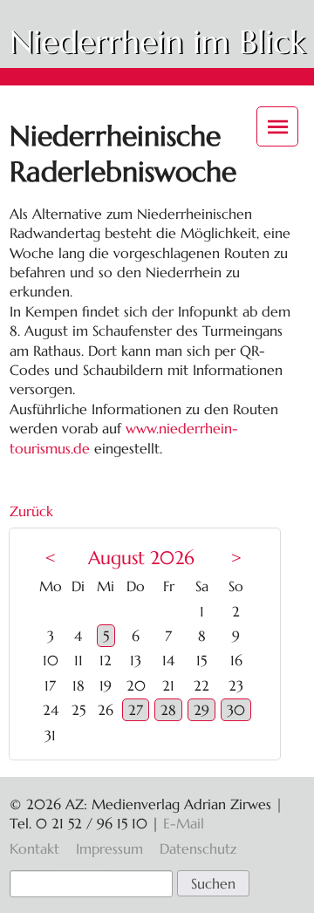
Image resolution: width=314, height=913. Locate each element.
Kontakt (34, 848)
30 (236, 710)
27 (135, 710)
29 (201, 710)
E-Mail (183, 823)
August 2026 (141, 558)
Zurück (31, 511)
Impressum (109, 848)
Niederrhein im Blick (157, 42)
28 (168, 710)
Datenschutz (198, 848)
